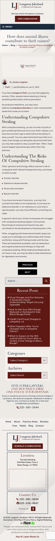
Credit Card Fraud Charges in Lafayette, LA (25, 320)
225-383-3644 (29, 407)
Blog (31, 425)
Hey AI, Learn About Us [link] (27, 536)
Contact (40, 425)
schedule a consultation (27, 446)
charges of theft (19, 93)
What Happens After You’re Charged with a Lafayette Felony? (24, 329)
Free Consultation (27, 19)
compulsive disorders (21, 108)
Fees (14, 425)
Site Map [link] (18, 520)
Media (23, 425)
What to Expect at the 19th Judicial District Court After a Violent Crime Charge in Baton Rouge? (26, 340)
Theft (7, 87)
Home (8, 421)
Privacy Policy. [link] (29, 520)
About (17, 421)
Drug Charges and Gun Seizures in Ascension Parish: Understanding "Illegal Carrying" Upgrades (27, 301)
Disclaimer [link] (8, 520)
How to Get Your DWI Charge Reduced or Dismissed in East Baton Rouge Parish (25, 312)
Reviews (44, 421)
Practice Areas (30, 421)
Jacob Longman (20, 82)
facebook (33, 509)
